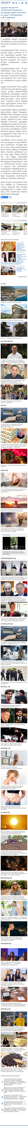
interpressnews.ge (8, 558)
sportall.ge (5, 687)
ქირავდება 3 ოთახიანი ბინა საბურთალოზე (5, 215)
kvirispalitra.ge (7, 624)
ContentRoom (24, 220)
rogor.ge (4, 470)
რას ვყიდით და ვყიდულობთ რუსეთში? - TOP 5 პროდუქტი (21, 269)
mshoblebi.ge (6, 943)
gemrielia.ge (6, 1009)
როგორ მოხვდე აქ (22, 202)
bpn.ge (3, 405)
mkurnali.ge (5, 748)
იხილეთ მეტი (22, 276)
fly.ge (3, 284)
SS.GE (2, 202)
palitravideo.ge (7, 341)
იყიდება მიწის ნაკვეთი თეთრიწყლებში (16, 215)
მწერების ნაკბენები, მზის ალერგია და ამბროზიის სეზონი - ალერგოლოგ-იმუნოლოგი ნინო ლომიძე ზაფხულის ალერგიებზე (17, 233)
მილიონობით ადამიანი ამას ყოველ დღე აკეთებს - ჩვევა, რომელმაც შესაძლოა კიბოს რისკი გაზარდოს (21, 247)
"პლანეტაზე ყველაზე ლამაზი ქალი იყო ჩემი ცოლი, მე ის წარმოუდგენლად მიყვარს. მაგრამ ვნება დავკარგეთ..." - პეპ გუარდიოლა (15, 1103)
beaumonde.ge (6, 878)
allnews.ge (5, 812)
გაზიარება (5, 197)
